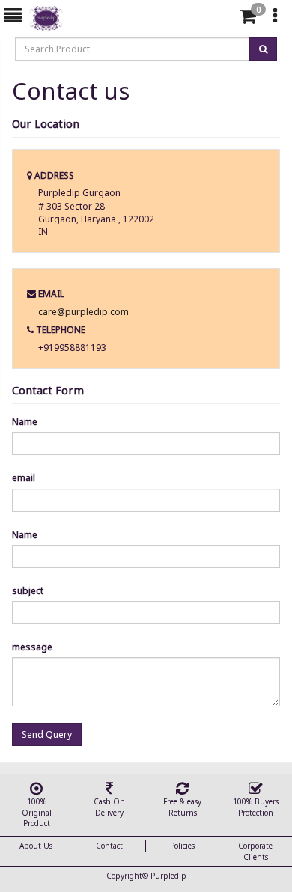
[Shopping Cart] (248, 19)
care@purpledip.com (83, 311)
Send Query (47, 734)
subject (27, 590)
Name (24, 421)
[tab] (223, 16)
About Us (35, 845)
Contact (109, 845)
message (32, 647)
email (23, 477)
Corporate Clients (255, 850)
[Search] (221, 19)
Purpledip (168, 875)
